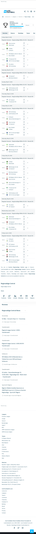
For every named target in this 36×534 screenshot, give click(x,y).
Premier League (6, 416)
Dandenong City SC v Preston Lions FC (11, 469)
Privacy (4, 510)
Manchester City (6, 440)
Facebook (3, 298)
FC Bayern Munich (6, 438)
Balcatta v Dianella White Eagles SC (11, 475)
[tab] (5, 33)
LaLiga (3, 418)
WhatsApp (20, 298)
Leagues (4, 493)
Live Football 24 (9, 520)
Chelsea (4, 447)
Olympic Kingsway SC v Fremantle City (11, 477)
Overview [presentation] (5, 33)
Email (26, 298)
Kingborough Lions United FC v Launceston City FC (14, 466)
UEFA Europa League (7, 431)
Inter (3, 444)
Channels (4, 499)
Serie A (3, 420)
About (3, 506)
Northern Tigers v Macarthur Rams (11, 464)
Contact (4, 512)
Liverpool (4, 449)
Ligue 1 (3, 425)
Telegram (32, 298)
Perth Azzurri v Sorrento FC (9, 473)
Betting (3, 504)
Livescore (4, 490)
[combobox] (29, 25)
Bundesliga (5, 423)
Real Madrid (5, 442)
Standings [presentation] (20, 33)
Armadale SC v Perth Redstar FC (10, 471)
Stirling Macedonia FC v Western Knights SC (13, 480)
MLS (3, 427)
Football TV (5, 501)
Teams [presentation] (28, 33)
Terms (3, 508)
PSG (3, 453)
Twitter (9, 298)
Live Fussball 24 (26, 520)
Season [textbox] (27, 25)
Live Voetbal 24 (18, 520)
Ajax (3, 458)
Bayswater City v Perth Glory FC (10, 482)
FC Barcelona (5, 451)
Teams (3, 495)
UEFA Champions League (8, 429)
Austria (12, 21)
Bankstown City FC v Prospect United (11, 484)
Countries (4, 497)
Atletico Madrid (6, 455)
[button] (33, 16)
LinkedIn (15, 298)
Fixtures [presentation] (13, 33)
